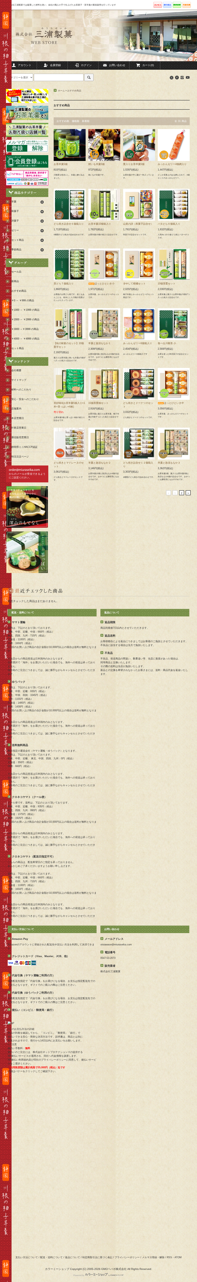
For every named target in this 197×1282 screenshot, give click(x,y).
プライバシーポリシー (127, 1257)
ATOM (178, 1257)
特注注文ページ (20, 456)
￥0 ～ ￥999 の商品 (22, 300)
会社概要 (16, 370)
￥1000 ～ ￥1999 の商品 (25, 310)
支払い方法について (26, 1257)
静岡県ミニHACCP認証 (24, 447)
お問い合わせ (117, 65)
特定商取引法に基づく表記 (97, 1257)
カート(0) (148, 65)
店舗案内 (16, 408)
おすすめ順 (63, 121)
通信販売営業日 (20, 437)
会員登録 (55, 65)
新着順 (85, 121)
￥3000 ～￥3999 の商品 (25, 329)
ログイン (86, 65)
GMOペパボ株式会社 (114, 1268)
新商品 (15, 281)
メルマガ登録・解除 (153, 1257)
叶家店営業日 (18, 428)
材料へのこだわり (21, 389)
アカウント (24, 65)
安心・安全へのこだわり (25, 399)
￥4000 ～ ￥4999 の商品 (25, 338)
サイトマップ (18, 380)
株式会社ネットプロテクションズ (51, 1052)
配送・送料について (51, 1257)
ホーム (61, 90)
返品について (72, 1257)
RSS (169, 1257)
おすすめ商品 (74, 90)
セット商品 (17, 348)
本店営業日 (17, 418)
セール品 (16, 271)
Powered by (78, 1275)
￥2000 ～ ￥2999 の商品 (25, 319)
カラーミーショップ (57, 1268)
